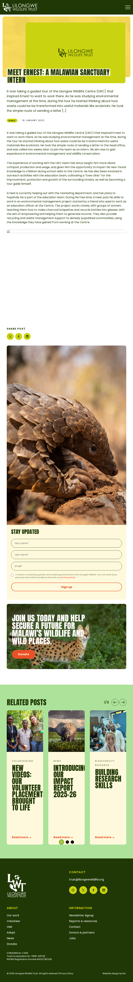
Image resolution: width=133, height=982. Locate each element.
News (12, 120)
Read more (20, 837)
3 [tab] (72, 842)
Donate (23, 654)
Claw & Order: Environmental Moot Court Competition (33, 784)
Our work (13, 915)
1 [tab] (60, 842)
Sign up (66, 587)
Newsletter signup (81, 915)
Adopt (11, 933)
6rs (124, 973)
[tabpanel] (25, 777)
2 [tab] (66, 842)
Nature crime (22, 761)
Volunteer (13, 921)
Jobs (72, 938)
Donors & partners (82, 933)
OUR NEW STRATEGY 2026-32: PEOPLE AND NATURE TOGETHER (66, 788)
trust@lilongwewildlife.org (86, 879)
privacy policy (67, 577)
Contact (75, 927)
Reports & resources (83, 921)
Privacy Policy (66, 973)
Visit (9, 927)
